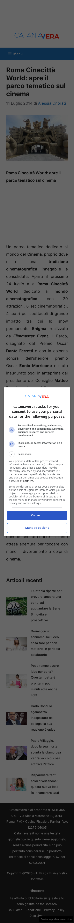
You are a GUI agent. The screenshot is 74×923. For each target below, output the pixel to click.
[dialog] (37, 461)
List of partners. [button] (24, 481)
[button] (37, 454)
